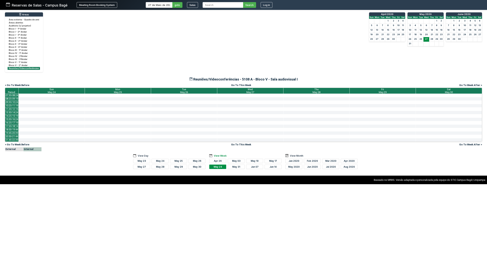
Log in (266, 5)
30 (393, 39)
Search (249, 5)
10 (398, 25)
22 (388, 34)
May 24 (160, 160)
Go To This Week (241, 85)
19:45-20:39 (12, 132)
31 (410, 43)
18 (403, 30)
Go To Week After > (470, 85)
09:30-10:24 (12, 102)
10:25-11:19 (12, 105)
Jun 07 (255, 166)
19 (371, 34)
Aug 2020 (349, 166)
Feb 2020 (312, 160)
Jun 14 (273, 166)
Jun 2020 (312, 166)
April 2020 (387, 14)
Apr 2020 (349, 160)
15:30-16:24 (12, 119)
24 (398, 34)
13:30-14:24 (12, 112)
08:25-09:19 (12, 98)
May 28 (160, 166)
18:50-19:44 (12, 129)
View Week (220, 155)
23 (393, 34)
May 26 (197, 160)
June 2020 (464, 14)
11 (403, 25)
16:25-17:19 (12, 122)
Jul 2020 (331, 166)
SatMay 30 (449, 91)
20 (377, 34)
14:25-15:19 (12, 115)
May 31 (236, 166)
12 (371, 30)
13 (377, 30)
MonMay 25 (118, 91)
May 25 (178, 160)
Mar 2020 (330, 160)
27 (377, 39)
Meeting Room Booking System (97, 5)
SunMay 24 (52, 91)
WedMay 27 (250, 91)
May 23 (142, 160)
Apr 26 (218, 160)
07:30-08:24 (12, 95)
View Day (143, 155)
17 (398, 30)
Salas (192, 5)
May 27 (142, 166)
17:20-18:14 (12, 126)
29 (388, 39)
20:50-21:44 (12, 136)
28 (382, 39)
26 (371, 39)
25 (403, 34)
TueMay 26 (184, 91)
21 (382, 34)
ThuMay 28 (316, 91)
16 (393, 30)
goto (177, 5)
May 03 (236, 160)
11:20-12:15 (12, 109)
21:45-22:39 (12, 139)
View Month (296, 155)
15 (388, 30)
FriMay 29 (383, 91)
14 (382, 30)
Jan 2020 (294, 160)
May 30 (197, 166)
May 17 (273, 160)
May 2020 (425, 14)
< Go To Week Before (17, 85)
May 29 (178, 166)
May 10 (255, 160)
